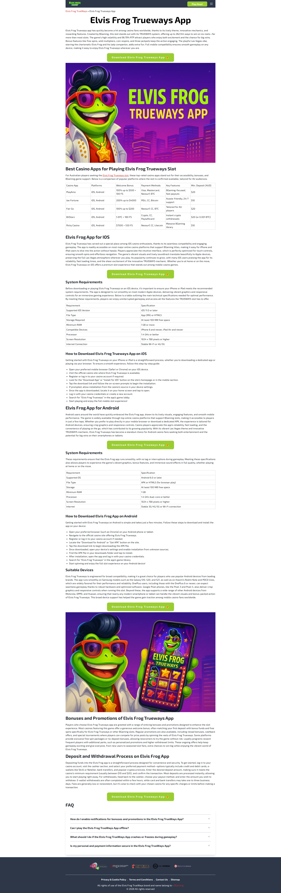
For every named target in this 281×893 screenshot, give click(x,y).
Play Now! (197, 4)
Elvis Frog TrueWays (76, 11)
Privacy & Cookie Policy (113, 879)
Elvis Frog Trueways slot (115, 175)
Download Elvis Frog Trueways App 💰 (140, 57)
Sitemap (175, 879)
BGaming (179, 885)
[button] (140, 819)
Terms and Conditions (141, 879)
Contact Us (162, 879)
